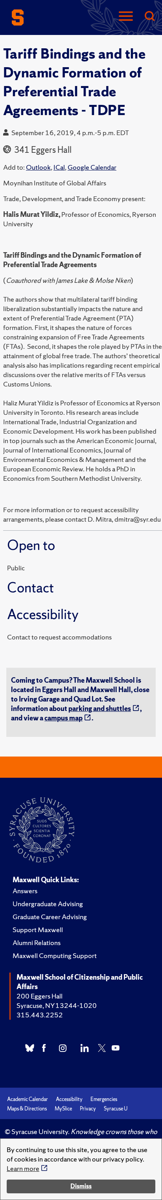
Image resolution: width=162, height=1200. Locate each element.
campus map (63, 717)
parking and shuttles (99, 708)
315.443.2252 (40, 1014)
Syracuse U (115, 1108)
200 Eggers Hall (40, 995)
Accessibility (69, 1099)
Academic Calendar (27, 1099)
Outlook (38, 167)
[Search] (149, 16)
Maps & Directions (27, 1108)
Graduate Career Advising (50, 916)
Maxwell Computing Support (55, 955)
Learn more (23, 1168)
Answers (25, 890)
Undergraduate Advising (48, 903)
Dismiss (81, 1186)
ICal (59, 167)
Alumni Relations (37, 942)
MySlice (63, 1108)
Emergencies (103, 1099)
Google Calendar (92, 167)
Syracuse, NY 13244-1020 (57, 1005)
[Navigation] (126, 16)
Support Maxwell (38, 929)
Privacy (88, 1108)
